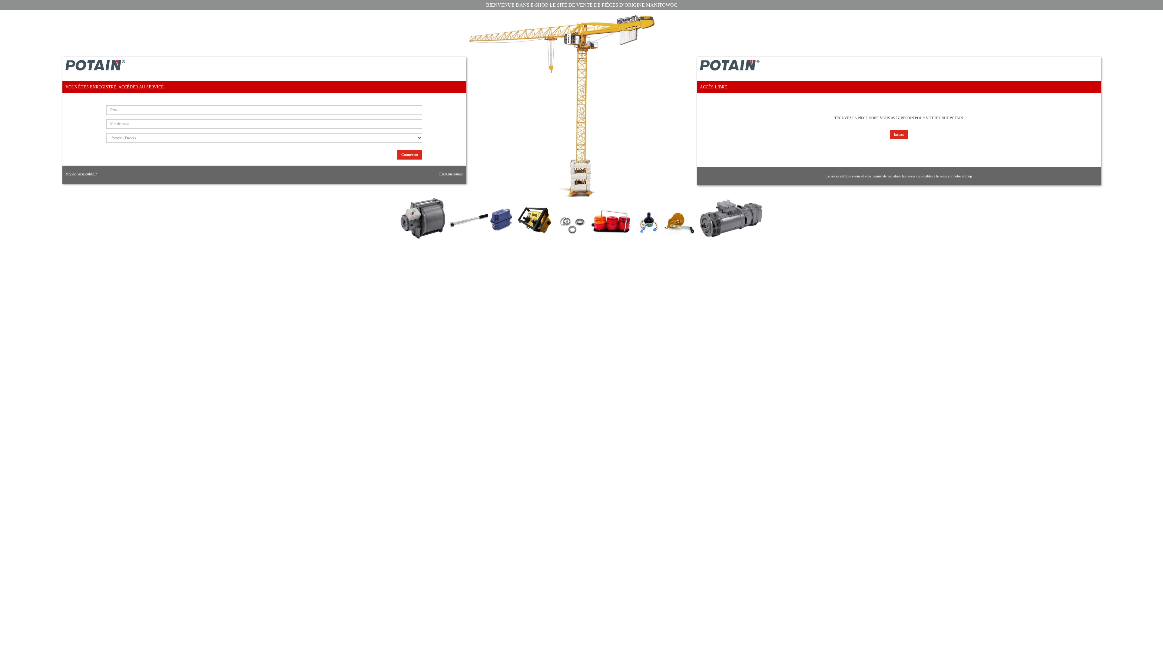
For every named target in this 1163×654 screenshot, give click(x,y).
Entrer (899, 134)
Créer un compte (451, 174)
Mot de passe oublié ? (81, 174)
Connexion (409, 155)
